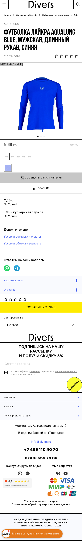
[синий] (7, 167)
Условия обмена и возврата (22, 243)
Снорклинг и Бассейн (27, 15)
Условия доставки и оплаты (22, 236)
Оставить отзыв (41, 307)
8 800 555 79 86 (41, 458)
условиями (34, 371)
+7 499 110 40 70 (41, 449)
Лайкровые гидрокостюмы (55, 15)
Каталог (8, 15)
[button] (41, 325)
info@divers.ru (41, 442)
